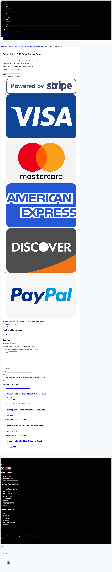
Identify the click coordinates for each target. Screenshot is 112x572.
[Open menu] (2, 38)
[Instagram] (8, 468)
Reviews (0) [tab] (8, 326)
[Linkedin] (10, 468)
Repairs (5, 517)
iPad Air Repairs (7, 495)
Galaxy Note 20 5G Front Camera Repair (24, 441)
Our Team (7, 24)
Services (5, 553)
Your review (6, 368)
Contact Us (8, 21)
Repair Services (7, 476)
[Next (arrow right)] (2, 546)
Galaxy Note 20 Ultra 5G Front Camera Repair (27, 409)
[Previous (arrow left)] (1, 546)
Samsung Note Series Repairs (27, 321)
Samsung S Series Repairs (10, 489)
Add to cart (5, 74)
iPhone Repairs (7, 488)
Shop (5, 15)
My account (6, 518)
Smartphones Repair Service (10, 480)
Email (4, 374)
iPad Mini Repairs (7, 496)
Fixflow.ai (35, 536)
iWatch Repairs (7, 498)
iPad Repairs (6, 491)
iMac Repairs (6, 500)
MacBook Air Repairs (8, 503)
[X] (3, 468)
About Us (7, 19)
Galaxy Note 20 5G (14, 321)
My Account (4, 34)
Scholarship (6, 505)
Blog (6, 26)
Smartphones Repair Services (11, 11)
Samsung (41, 321)
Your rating (6, 352)
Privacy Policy (6, 520)
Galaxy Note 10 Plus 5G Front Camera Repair (26, 394)
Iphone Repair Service (8, 478)
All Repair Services (9, 8)
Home (5, 4)
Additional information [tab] (11, 324)
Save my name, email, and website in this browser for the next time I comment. (25, 377)
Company (5, 562)
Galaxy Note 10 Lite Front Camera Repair (25, 425)
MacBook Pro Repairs (8, 502)
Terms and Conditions (9, 522)
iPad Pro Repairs (7, 493)
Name (5, 371)
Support (6, 13)
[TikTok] (6, 468)
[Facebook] (2, 468)
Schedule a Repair (9, 22)
